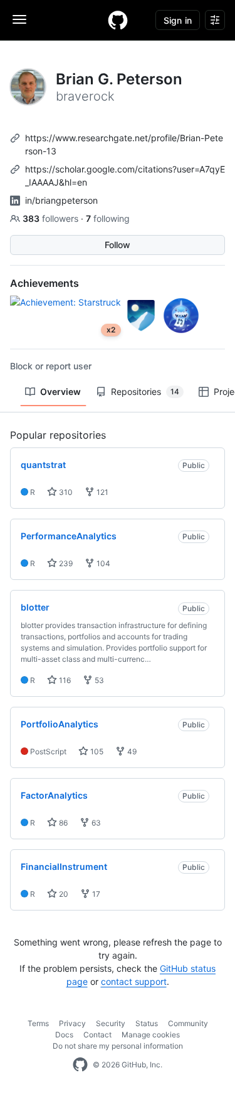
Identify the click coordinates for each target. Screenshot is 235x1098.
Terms (38, 1023)
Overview (60, 391)
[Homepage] (118, 20)
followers (52, 218)
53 (98, 680)
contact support (134, 981)
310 (65, 492)
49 (131, 751)
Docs (64, 1034)
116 (64, 680)
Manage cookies (151, 1034)
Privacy (72, 1023)
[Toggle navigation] (19, 19)
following (108, 218)
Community (188, 1023)
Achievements (44, 283)
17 (95, 894)
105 (95, 751)
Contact (97, 1034)
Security (110, 1023)
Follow (117, 244)
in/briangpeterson (61, 200)
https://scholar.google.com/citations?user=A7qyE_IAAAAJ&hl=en (125, 175)
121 (101, 492)
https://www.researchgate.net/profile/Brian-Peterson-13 (124, 144)
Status (146, 1023)
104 (102, 563)
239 (65, 563)
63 (95, 822)
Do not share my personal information (118, 1046)
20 (62, 894)
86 (62, 822)
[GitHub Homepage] (80, 1065)
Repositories (145, 391)
